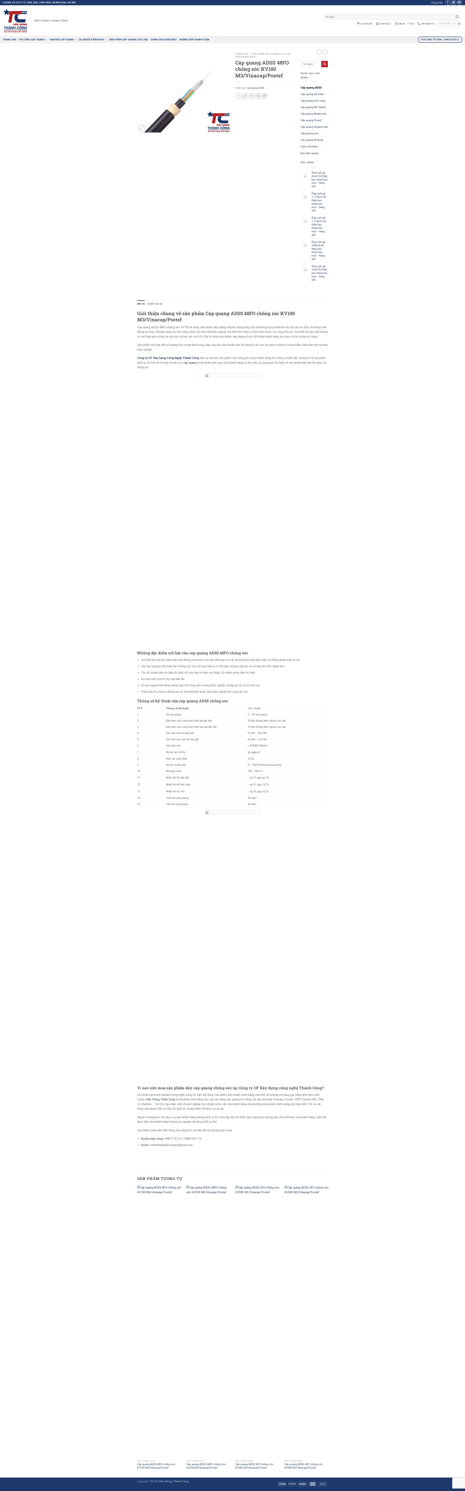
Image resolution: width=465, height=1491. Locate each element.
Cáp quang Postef (311, 120)
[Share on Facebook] (239, 96)
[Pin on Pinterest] (258, 96)
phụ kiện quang (309, 153)
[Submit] (457, 17)
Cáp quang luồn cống (313, 100)
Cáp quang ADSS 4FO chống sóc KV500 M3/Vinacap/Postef (303, 1466)
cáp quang (189, 362)
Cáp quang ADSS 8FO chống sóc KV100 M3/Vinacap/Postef (156, 1466)
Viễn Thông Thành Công (160, 1099)
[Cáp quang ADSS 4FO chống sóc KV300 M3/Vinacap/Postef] (257, 1321)
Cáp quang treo (310, 133)
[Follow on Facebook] (447, 2)
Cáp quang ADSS (245, 56)
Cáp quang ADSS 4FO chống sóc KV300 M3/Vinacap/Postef (254, 1466)
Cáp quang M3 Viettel (313, 107)
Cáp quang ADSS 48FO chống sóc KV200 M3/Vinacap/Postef (206, 1466)
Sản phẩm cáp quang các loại (128, 39)
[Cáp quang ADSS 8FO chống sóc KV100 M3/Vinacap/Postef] (159, 1321)
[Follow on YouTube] (459, 2)
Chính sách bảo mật (163, 39)
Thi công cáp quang (32, 39)
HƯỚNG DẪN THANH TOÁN (194, 39)
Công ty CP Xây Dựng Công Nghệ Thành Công (168, 358)
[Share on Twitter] (245, 96)
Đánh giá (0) (155, 303)
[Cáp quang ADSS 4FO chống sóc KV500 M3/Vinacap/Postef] (306, 1321)
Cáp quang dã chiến (312, 94)
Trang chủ (9, 39)
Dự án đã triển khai (91, 39)
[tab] (141, 304)
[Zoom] (141, 128)
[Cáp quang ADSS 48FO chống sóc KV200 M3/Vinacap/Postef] (208, 1321)
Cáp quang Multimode (313, 113)
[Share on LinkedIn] (265, 96)
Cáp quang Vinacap (312, 140)
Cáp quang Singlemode (314, 127)
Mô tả (141, 303)
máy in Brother (309, 146)
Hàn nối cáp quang (62, 39)
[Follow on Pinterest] (453, 2)
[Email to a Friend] (252, 96)
